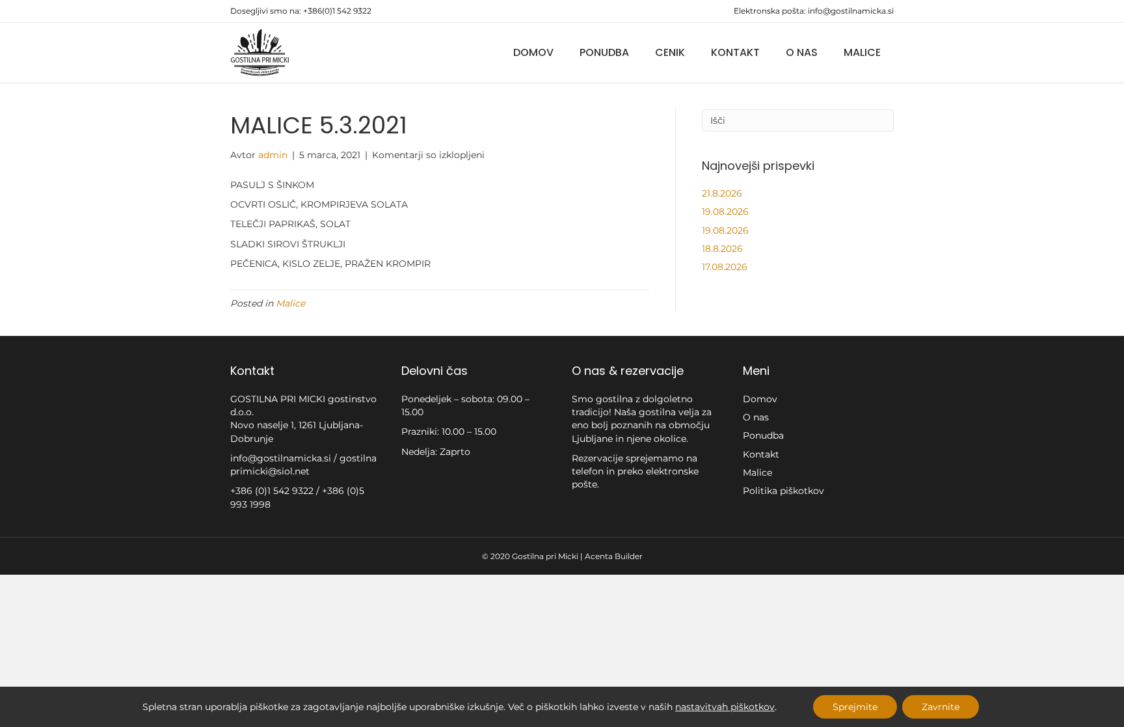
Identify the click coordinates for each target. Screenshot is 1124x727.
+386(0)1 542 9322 (337, 11)
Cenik (670, 52)
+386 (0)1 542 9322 (273, 491)
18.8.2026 (722, 248)
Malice (862, 52)
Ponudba (604, 52)
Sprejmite (855, 707)
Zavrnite (940, 707)
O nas (802, 52)
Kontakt (735, 52)
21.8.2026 (722, 193)
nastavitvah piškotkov (725, 707)
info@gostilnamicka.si (851, 11)
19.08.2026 (725, 211)
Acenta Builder (614, 556)
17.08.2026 (724, 267)
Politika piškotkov (783, 491)
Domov (533, 52)
